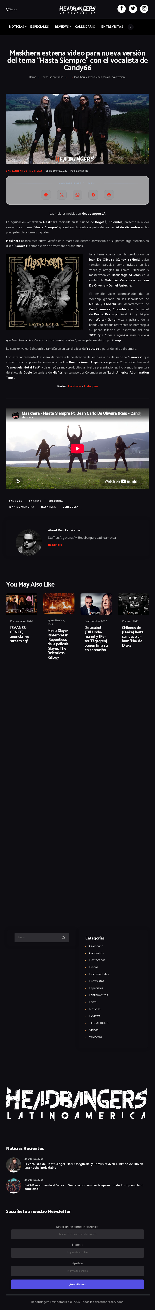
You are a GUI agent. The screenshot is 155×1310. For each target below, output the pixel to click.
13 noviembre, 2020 (96, 621)
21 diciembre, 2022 (56, 171)
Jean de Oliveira (21, 507)
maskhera (48, 507)
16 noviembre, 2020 (21, 621)
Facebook (74, 386)
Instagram (91, 386)
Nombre (77, 1245)
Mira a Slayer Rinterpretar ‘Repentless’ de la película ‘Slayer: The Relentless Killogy (58, 644)
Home (32, 77)
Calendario (96, 946)
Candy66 (15, 501)
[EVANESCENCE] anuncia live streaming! (19, 634)
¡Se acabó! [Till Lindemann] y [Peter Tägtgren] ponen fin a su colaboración (96, 639)
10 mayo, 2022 (130, 621)
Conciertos (96, 953)
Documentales (99, 974)
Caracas (35, 501)
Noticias (36, 171)
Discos (93, 967)
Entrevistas (96, 981)
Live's (92, 1002)
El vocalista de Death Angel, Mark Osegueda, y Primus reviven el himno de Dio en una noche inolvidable (83, 1166)
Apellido (77, 1263)
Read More (55, 545)
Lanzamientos (17, 171)
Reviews (94, 1016)
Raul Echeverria (79, 171)
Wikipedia (95, 1037)
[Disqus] (37, 676)
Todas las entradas (52, 77)
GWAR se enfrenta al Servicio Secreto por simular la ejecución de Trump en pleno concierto (83, 1187)
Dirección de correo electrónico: (77, 1227)
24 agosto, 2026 (34, 1159)
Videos (93, 1030)
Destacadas (97, 960)
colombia (55, 501)
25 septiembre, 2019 (56, 622)
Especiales (96, 988)
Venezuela (71, 507)
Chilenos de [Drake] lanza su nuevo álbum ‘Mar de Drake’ (132, 637)
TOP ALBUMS (99, 1023)
